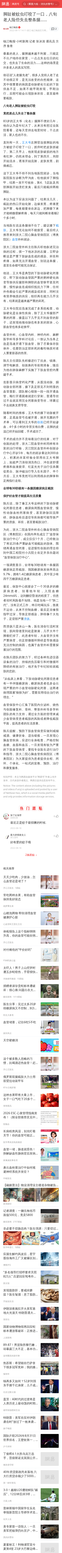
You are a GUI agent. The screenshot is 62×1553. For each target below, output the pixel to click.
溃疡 (27, 619)
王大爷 (26, 142)
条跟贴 (30, 855)
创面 (40, 422)
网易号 (15, 4)
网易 (5, 4)
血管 (15, 239)
